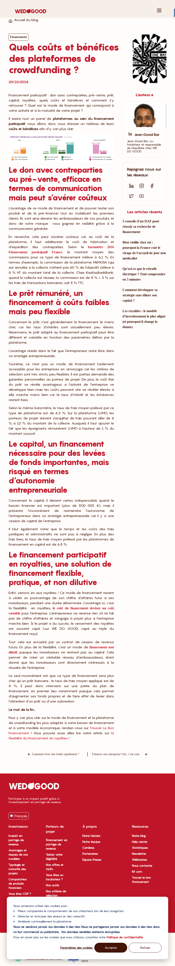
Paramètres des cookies (76, 947)
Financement (18, 37)
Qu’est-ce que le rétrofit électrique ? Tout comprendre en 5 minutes (143, 274)
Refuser (145, 947)
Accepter (111, 947)
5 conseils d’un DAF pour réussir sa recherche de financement (140, 226)
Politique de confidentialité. (125, 937)
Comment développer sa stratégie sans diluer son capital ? (140, 295)
